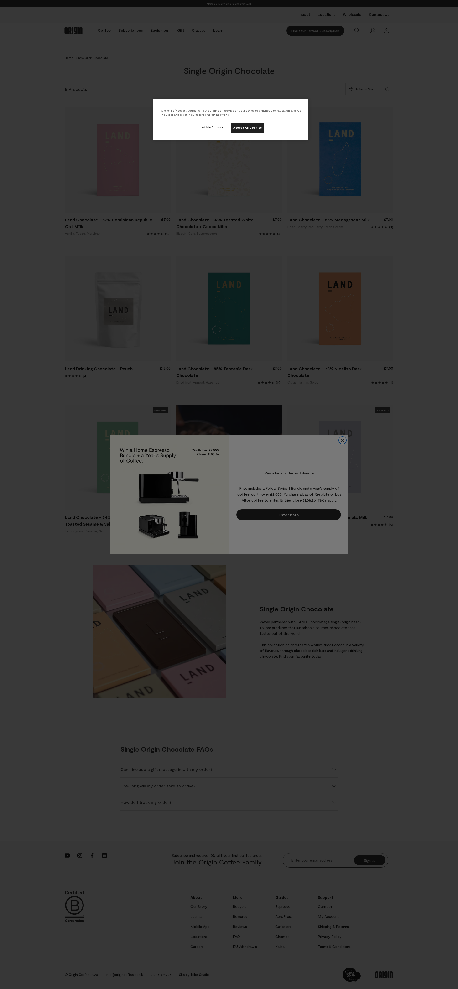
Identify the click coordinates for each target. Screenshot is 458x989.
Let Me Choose (212, 127)
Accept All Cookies (247, 127)
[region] (230, 119)
